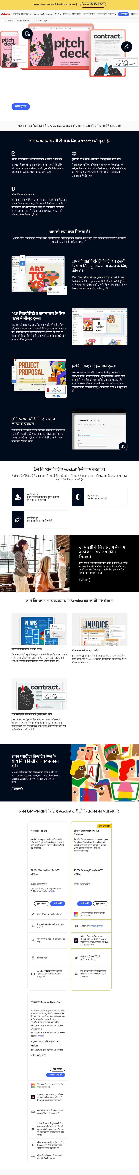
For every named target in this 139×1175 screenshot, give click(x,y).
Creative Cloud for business (43, 14)
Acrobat (10, 20)
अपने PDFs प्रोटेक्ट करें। (97, 498)
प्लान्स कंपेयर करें (89, 14)
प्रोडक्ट (57, 14)
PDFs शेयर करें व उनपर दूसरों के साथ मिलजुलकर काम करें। (43, 499)
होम (3, 20)
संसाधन (65, 14)
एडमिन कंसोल (76, 14)
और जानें (95, 126)
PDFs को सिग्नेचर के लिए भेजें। (40, 521)
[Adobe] (5, 14)
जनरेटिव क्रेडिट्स (97, 926)
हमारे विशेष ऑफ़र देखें (110, 126)
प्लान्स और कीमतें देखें (93, 5)
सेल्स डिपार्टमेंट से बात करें (105, 14)
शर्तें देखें (41, 1036)
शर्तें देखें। (51, 891)
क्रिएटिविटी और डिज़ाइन (21, 14)
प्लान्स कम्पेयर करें (46, 106)
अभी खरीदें (58, 903)
